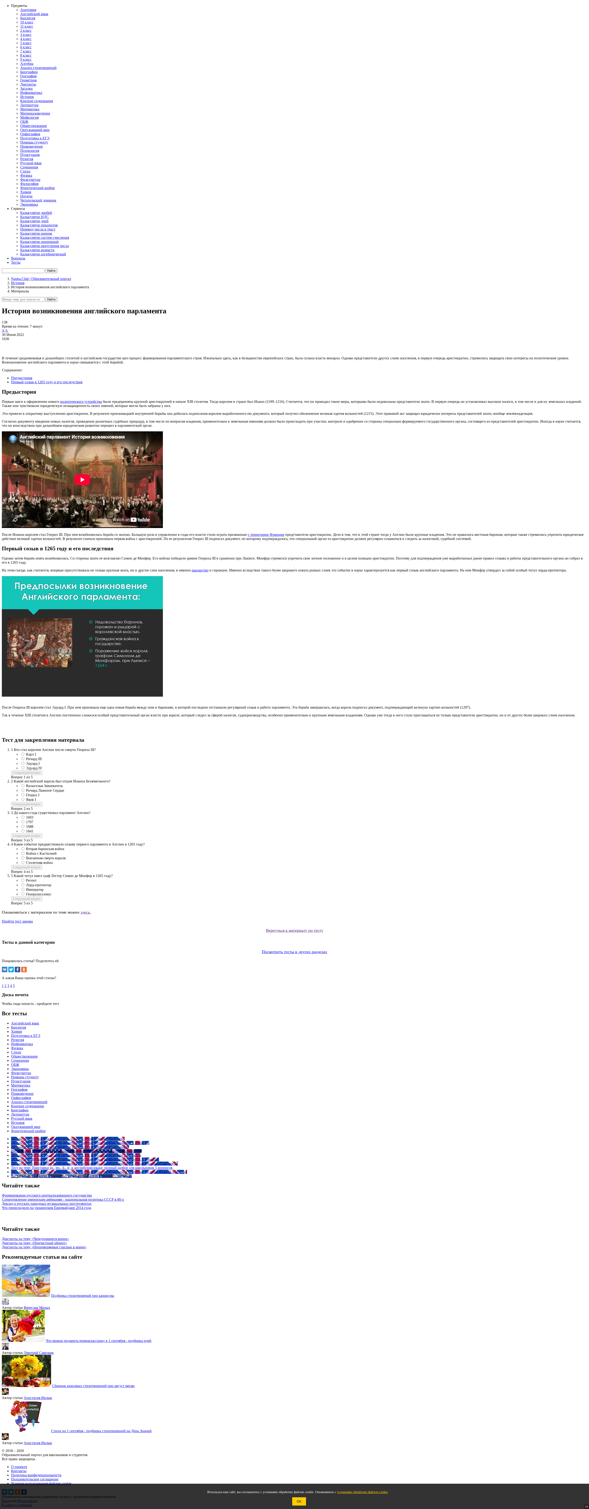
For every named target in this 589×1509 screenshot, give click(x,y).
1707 (29, 822)
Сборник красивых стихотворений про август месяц (93, 1386)
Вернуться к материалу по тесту (294, 930)
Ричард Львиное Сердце (45, 790)
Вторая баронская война (45, 849)
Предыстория (21, 378)
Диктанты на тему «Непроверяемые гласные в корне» (44, 1247)
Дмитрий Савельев (39, 1353)
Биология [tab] (18, 1027)
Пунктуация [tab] (20, 1081)
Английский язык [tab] (25, 1023)
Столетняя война (39, 863)
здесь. (86, 912)
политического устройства (81, 402)
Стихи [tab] (16, 1052)
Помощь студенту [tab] (25, 1077)
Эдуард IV (34, 768)
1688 (29, 826)
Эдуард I (33, 763)
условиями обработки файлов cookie (362, 1492)
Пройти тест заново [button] (17, 921)
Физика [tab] (17, 1048)
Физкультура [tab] (21, 1073)
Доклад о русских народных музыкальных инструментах (47, 1204)
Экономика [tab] (20, 1069)
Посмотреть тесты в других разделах (294, 951)
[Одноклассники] (24, 969)
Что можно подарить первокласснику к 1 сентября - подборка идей (98, 1341)
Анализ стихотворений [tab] (29, 1102)
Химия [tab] (16, 1031)
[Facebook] (17, 969)
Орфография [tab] (21, 1098)
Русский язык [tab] (21, 1118)
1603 (29, 817)
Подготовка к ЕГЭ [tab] (25, 1036)
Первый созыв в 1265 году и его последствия (46, 382)
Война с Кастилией (41, 853)
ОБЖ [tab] (15, 1065)
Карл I (31, 754)
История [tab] (17, 1123)
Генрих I (32, 795)
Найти (51, 299)
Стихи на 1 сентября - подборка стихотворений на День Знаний (101, 1431)
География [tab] (19, 1089)
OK (299, 1501)
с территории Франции (266, 535)
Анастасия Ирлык (38, 1398)
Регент (31, 880)
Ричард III (34, 759)
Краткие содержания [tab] (27, 1106)
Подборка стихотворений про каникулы (82, 1296)
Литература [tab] (20, 1114)
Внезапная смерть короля (46, 858)
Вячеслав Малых (37, 1308)
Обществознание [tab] (24, 1056)
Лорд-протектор (38, 885)
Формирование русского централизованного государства (47, 1195)
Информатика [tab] (22, 1044)
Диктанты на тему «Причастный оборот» (34, 1243)
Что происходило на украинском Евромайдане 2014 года (46, 1208)
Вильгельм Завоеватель (44, 786)
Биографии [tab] (20, 1110)
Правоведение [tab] (22, 1094)
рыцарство (200, 570)
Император (34, 890)
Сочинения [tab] (20, 1060)
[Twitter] (11, 969)
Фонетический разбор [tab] (28, 1131)
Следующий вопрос (26, 772)
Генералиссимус (39, 894)
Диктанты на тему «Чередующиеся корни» (35, 1239)
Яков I (31, 800)
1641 (29, 831)
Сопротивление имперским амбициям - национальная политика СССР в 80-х (63, 1199)
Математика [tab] (20, 1085)
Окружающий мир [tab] (25, 1127)
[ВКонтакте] (4, 969)
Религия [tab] (17, 1040)
